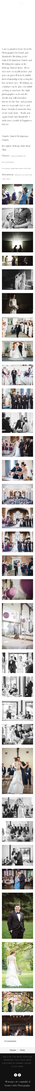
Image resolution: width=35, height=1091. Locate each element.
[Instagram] (19, 1075)
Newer (13, 1050)
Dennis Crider (19, 39)
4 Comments (10, 1041)
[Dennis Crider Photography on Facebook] (15, 1075)
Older (22, 1050)
